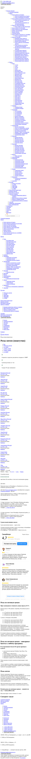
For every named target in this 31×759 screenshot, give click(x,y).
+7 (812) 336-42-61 (7, 729)
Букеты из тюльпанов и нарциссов (14, 286)
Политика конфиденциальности (8, 752)
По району (3, 702)
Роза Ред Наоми (10, 245)
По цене (3, 290)
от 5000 (5, 298)
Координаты (6, 326)
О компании (6, 325)
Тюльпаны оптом (10, 258)
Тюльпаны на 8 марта (11, 257)
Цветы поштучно (7, 723)
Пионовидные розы (11, 241)
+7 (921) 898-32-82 (6, 1)
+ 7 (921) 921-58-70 (10, 507)
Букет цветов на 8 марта (9, 222)
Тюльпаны (6, 256)
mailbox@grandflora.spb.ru (8, 2)
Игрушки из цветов (5, 303)
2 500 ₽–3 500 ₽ (7, 348)
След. (17, 471)
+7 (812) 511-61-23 (7, 728)
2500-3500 (5, 295)
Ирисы (5, 274)
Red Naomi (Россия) (5, 372)
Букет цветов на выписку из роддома (12, 223)
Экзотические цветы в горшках (11, 311)
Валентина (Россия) (5, 438)
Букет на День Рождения (9, 224)
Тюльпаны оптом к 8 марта (13, 260)
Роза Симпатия (10, 247)
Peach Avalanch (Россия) (6, 399)
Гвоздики (5, 273)
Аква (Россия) (4, 386)
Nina (2, 465)
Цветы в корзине (7, 724)
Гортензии (6, 277)
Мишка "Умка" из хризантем (13, 266)
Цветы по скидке (7, 292)
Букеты (5, 320)
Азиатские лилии (10, 281)
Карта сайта (6, 329)
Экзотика (5, 287)
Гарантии (5, 328)
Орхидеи (5, 270)
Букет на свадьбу (7, 234)
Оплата (5, 324)
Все (4, 344)
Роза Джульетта (10, 243)
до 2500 (5, 294)
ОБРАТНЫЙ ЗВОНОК (6, 317)
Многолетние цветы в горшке (10, 308)
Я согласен (23, 757)
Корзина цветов (4, 302)
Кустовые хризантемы (11, 265)
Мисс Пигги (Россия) (6, 419)
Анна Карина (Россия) (6, 445)
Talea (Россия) (4, 379)
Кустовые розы (10, 240)
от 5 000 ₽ (5, 352)
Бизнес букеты (7, 230)
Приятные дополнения (6, 314)
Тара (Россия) (4, 432)
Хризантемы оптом (11, 269)
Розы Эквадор (9, 251)
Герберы (5, 255)
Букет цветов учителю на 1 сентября (12, 232)
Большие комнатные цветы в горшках (12, 307)
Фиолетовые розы (10, 252)
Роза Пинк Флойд (10, 244)
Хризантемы (6, 261)
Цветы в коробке (5, 701)
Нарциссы (6, 285)
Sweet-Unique (4, 452)
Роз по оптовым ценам (11, 490)
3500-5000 (5, 296)
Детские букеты (7, 231)
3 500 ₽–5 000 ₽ (7, 350)
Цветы (2, 236)
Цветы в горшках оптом (9, 309)
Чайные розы (9, 253)
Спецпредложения (5, 218)
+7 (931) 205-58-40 (9, 517)
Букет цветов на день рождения (11, 227)
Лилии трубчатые (10, 284)
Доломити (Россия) (5, 425)
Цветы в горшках (5, 304)
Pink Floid (3, 458)
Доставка (5, 322)
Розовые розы (9, 248)
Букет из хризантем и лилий (13, 262)
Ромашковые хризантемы (12, 268)
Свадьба (3, 313)
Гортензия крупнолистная (12, 278)
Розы (4, 239)
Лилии (5, 280)
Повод (2, 219)
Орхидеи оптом (10, 272)
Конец (21, 471)
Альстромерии (7, 276)
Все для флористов (5, 316)
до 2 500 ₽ (5, 347)
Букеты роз (6, 717)
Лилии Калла (9, 282)
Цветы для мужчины (8, 228)
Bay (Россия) (4, 392)
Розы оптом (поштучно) (6, 300)
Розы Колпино (9, 249)
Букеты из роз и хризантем (13, 264)
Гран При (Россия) (5, 412)
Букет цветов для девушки (9, 226)
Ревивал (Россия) (5, 405)
